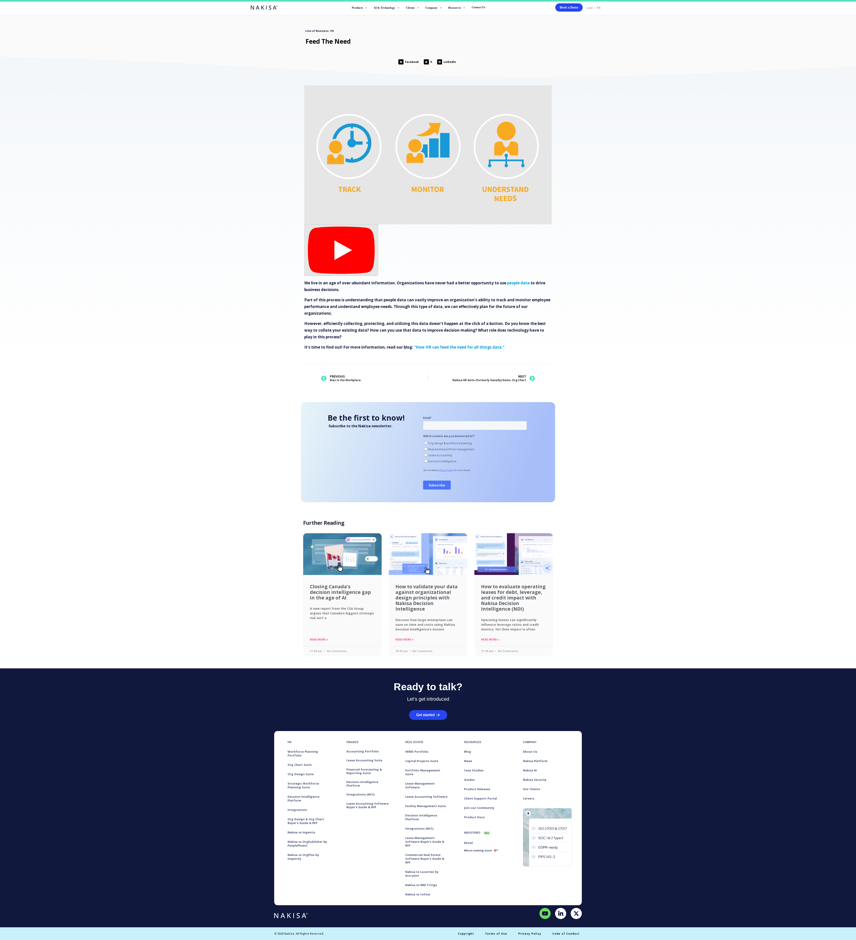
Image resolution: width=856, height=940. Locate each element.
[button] (360, 8)
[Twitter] (576, 913)
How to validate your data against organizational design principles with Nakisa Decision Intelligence (426, 598)
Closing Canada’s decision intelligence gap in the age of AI (340, 592)
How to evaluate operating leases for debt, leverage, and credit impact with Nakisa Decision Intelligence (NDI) (513, 598)
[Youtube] (545, 913)
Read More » (319, 639)
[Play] (341, 250)
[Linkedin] (560, 913)
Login (589, 8)
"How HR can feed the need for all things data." (459, 347)
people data (518, 282)
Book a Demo (569, 7)
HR (332, 31)
